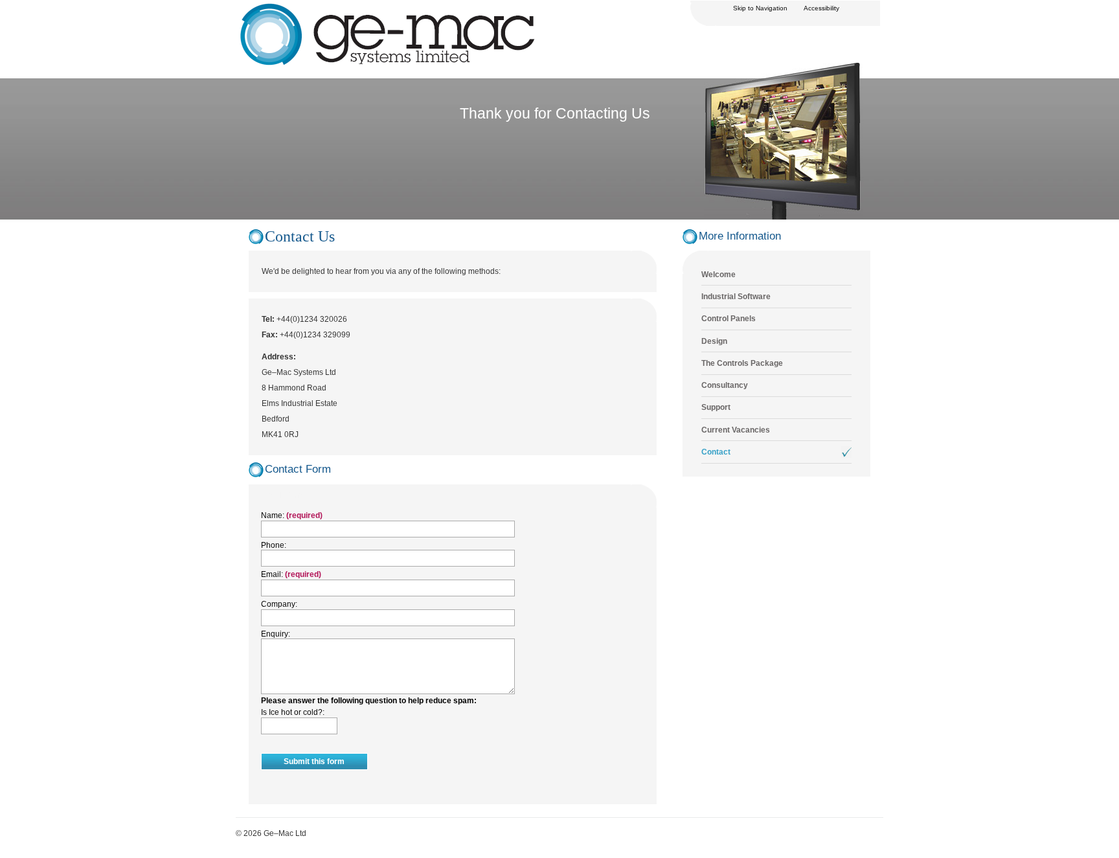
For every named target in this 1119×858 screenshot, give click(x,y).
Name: (273, 515)
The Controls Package (742, 363)
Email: (273, 574)
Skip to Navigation (760, 8)
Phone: (273, 545)
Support (715, 407)
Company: (279, 604)
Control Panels (728, 318)
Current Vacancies (735, 430)
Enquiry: (275, 633)
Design (714, 341)
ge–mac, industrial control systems (296, 8)
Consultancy (724, 385)
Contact (715, 452)
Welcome (718, 274)
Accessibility (821, 8)
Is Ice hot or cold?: (292, 712)
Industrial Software (736, 296)
